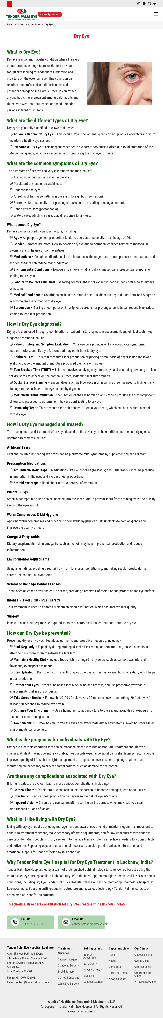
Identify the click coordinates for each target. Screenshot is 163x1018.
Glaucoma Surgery (68, 965)
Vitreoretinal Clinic (145, 981)
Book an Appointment (90, 956)
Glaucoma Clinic (143, 954)
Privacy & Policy (92, 969)
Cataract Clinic (142, 966)
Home (10, 24)
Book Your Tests (118, 972)
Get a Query (90, 963)
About (112, 960)
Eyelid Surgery (66, 971)
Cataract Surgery (67, 959)
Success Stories (93, 981)
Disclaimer (89, 975)
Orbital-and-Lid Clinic (142, 974)
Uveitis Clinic (141, 960)
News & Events (117, 978)
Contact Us (115, 966)
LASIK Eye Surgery (68, 983)
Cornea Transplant (68, 977)
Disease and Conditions (28, 24)
